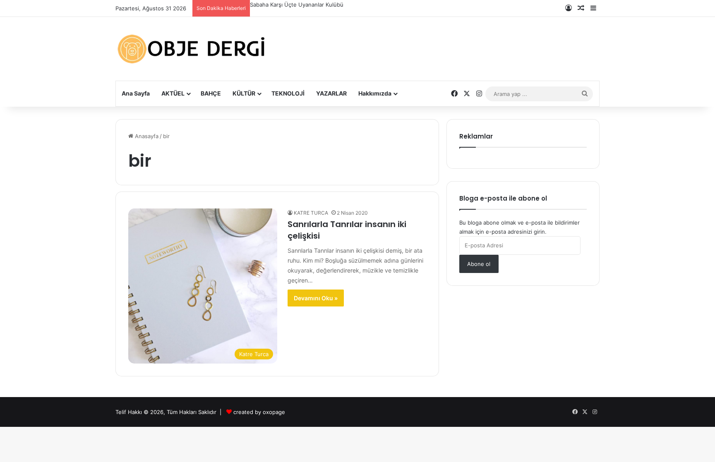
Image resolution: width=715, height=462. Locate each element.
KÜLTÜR (244, 93)
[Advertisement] (440, 42)
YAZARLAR (331, 93)
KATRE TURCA (311, 213)
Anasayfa (145, 136)
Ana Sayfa (136, 93)
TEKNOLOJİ (288, 93)
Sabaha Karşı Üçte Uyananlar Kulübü (296, 4)
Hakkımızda (374, 93)
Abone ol (478, 264)
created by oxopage (259, 412)
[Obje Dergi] (192, 49)
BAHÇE (211, 93)
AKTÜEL (173, 93)
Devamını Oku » (316, 298)
